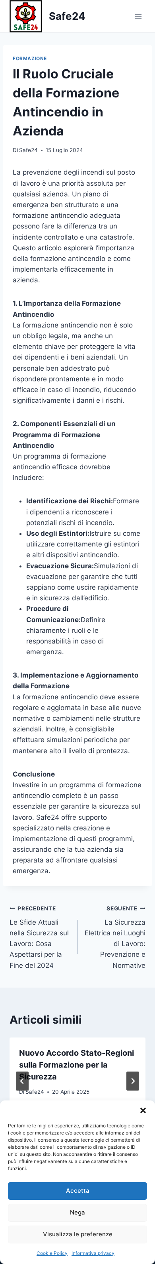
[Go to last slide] (22, 1081)
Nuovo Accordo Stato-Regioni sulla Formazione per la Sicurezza (76, 1064)
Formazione (30, 58)
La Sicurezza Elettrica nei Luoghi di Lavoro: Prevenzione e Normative (115, 937)
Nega (77, 1212)
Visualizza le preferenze (77, 1234)
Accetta (77, 1190)
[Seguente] (132, 1081)
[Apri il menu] (138, 16)
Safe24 (28, 150)
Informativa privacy (93, 1253)
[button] (143, 1110)
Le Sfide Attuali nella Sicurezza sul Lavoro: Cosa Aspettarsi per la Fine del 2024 (39, 937)
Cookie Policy (52, 1253)
